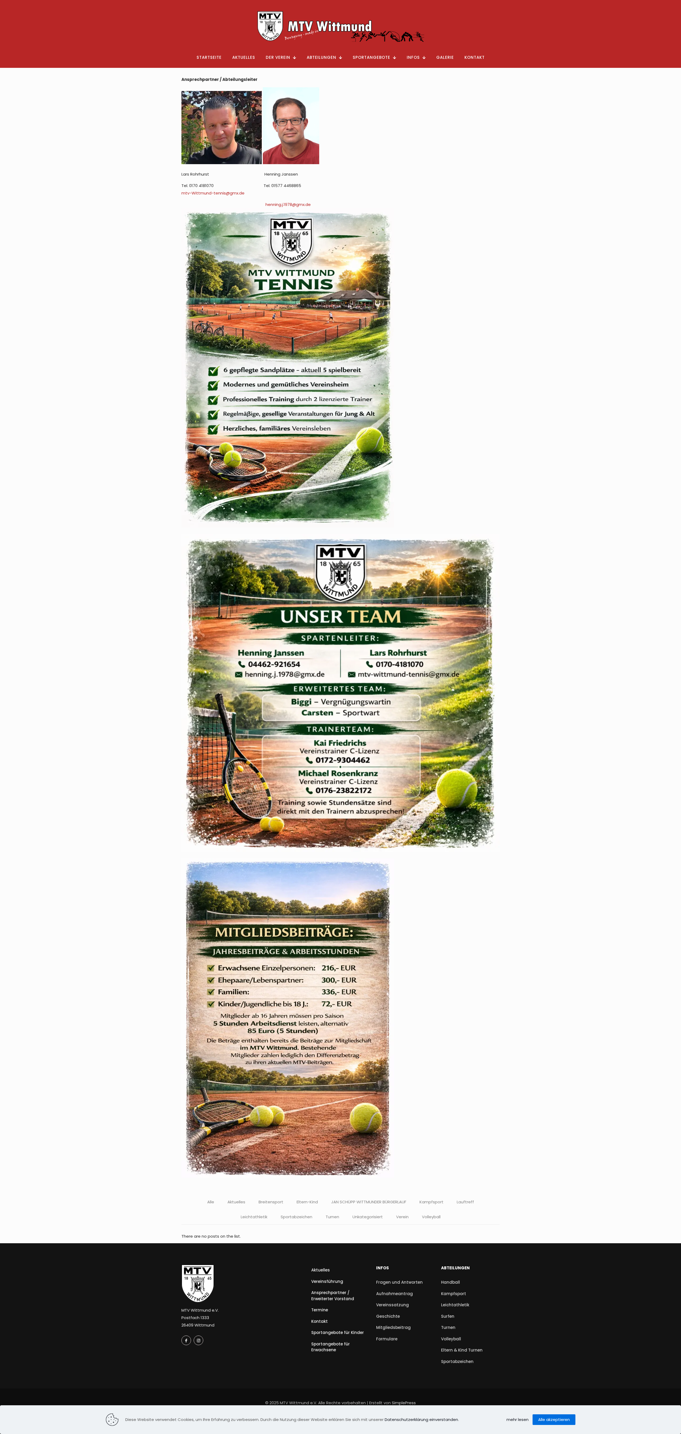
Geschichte (388, 1316)
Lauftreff (465, 1202)
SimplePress (404, 1403)
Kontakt (319, 1321)
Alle (210, 1202)
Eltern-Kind (307, 1202)
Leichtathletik (254, 1217)
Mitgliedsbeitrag (393, 1327)
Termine (319, 1310)
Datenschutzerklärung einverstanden (421, 1419)
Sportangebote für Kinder (337, 1332)
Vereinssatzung (392, 1305)
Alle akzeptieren (554, 1419)
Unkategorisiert (367, 1217)
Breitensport (271, 1202)
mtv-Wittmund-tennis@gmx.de (212, 193)
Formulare (386, 1339)
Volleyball (431, 1217)
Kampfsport (431, 1202)
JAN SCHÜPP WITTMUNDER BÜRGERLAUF (368, 1202)
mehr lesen (517, 1419)
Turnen (332, 1217)
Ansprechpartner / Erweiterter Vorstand (332, 1296)
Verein (402, 1217)
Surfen (447, 1316)
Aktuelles (236, 1202)
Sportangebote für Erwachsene (330, 1347)
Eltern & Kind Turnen (462, 1350)
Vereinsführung (327, 1281)
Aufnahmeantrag (394, 1293)
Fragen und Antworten (399, 1282)
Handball (450, 1282)
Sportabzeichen (296, 1217)
